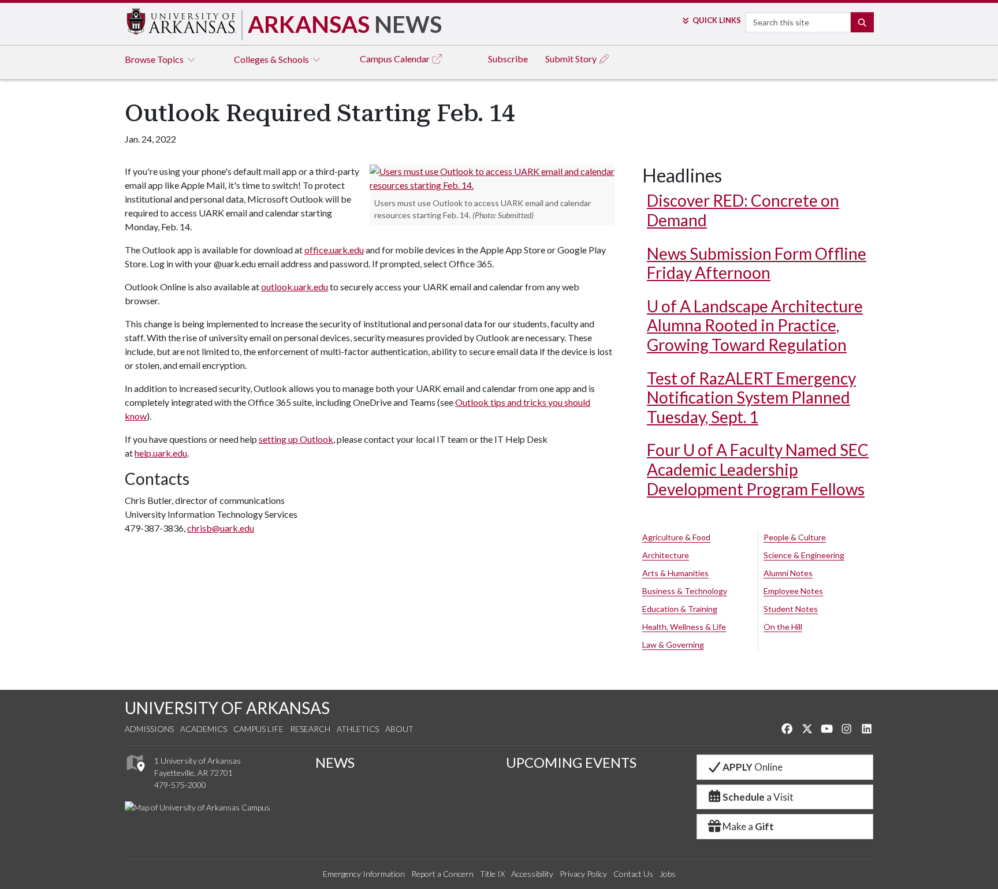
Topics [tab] (155, 59)
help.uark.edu (161, 452)
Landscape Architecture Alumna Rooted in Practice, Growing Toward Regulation (755, 325)
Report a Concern (442, 874)
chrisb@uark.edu (220, 527)
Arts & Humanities (675, 573)
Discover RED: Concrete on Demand (743, 210)
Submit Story (571, 58)
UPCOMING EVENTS (571, 762)
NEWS (335, 762)
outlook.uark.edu (294, 286)
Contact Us (633, 874)
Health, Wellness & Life (684, 627)
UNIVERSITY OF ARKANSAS (227, 708)
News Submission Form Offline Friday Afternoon (756, 263)
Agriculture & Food (676, 537)
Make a (748, 826)
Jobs (668, 874)
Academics (203, 729)
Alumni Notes (788, 573)
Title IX (492, 874)
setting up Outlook (296, 439)
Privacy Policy (583, 874)
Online (753, 767)
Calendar (395, 58)
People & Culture (795, 537)
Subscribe (508, 58)
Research (310, 729)
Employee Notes (793, 591)
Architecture (665, 555)
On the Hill (783, 627)
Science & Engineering (804, 555)
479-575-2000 (180, 785)
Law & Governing (673, 644)
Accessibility (532, 874)
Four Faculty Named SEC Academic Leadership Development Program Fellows (758, 469)
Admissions (149, 729)
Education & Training (679, 609)
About (399, 729)
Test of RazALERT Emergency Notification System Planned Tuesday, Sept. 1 (751, 397)
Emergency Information (364, 874)
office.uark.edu (334, 249)
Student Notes (791, 609)
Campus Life (258, 729)
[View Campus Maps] (135, 775)
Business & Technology (684, 591)
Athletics (358, 729)
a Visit (758, 797)
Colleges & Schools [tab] (272, 59)
